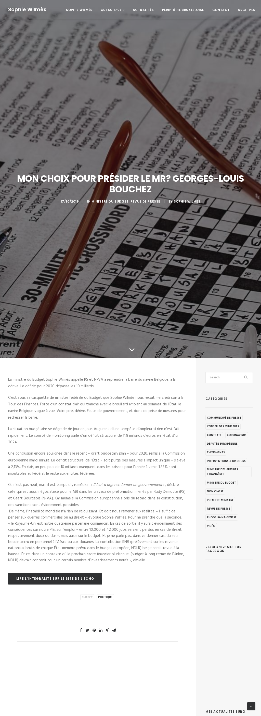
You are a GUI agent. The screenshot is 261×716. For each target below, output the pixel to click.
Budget (87, 597)
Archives (246, 10)
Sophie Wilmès (79, 10)
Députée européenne (222, 444)
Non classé (215, 491)
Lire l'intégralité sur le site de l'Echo (55, 578)
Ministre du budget (110, 201)
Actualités (143, 10)
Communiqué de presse (224, 418)
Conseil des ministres (223, 426)
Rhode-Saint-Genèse (222, 517)
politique (105, 597)
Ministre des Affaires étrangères (222, 471)
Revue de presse (145, 201)
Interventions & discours (226, 461)
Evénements (216, 452)
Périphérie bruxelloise (183, 10)
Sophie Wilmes (187, 201)
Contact (221, 10)
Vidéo (211, 526)
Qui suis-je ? (113, 10)
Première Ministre (220, 500)
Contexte (214, 435)
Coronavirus (236, 435)
